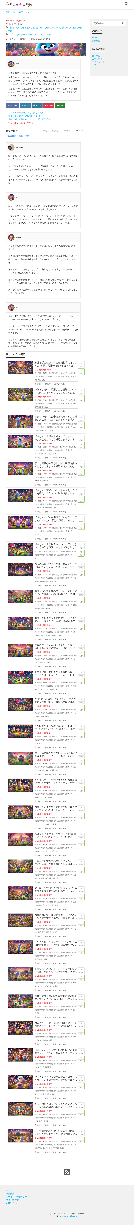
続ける (42, 1040)
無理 (39, 380)
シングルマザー (49, 797)
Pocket (50, 106)
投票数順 (67, 131)
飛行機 (53, 581)
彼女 (42, 878)
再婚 (44, 1067)
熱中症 (42, 1121)
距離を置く (56, 878)
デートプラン (34, 34)
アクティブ (79, 131)
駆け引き (55, 770)
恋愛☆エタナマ (63, 1213)
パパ (51, 851)
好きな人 (50, 454)
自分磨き (49, 824)
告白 (38, 430)
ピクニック (46, 34)
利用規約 (10, 1193)
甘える (55, 508)
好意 (51, 430)
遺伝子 (62, 1148)
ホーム (9, 1190)
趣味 (54, 824)
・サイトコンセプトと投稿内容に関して (25, 116)
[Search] (123, 23)
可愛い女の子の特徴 (45, 1148)
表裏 (56, 905)
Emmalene (64, 1216)
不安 (74, 578)
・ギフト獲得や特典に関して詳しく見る (25, 112)
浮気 (41, 959)
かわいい (48, 905)
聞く (44, 662)
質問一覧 (10, 12)
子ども (55, 851)
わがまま (40, 508)
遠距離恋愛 (47, 581)
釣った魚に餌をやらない (43, 770)
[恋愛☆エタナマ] (19, 4)
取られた (41, 689)
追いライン (50, 986)
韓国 (50, 1040)
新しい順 (55, 131)
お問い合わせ (12, 1203)
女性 (36, 608)
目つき (56, 635)
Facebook (14, 106)
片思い (53, 1094)
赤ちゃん (45, 407)
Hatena (38, 106)
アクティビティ (99, 62)
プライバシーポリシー (16, 1197)
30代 (75, 605)
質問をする (24, 12)
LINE (61, 106)
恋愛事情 (49, 1067)
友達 (44, 454)
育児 (46, 481)
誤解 (55, 454)
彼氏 (46, 878)
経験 (47, 716)
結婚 (43, 380)
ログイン (96, 37)
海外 (36, 581)
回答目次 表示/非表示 (18, 136)
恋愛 (74, 376)
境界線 (50, 508)
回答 (81, 372)
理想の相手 (54, 932)
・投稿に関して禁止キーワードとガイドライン (28, 119)
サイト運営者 (12, 1200)
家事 (39, 481)
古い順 (45, 131)
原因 (41, 662)
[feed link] (67, 1172)
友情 (74, 686)
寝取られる (55, 689)
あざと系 (41, 905)
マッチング (40, 1094)
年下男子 (41, 608)
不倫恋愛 (38, 716)
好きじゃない (44, 430)
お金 (18, 34)
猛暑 (47, 1121)
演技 (53, 905)
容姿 (54, 1148)
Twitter (26, 106)
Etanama (73, 1216)
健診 (74, 403)
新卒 (49, 878)
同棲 (36, 481)
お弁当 (12, 34)
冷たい (40, 454)
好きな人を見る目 (47, 635)
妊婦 (36, 407)
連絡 (56, 986)
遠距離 (40, 581)
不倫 (74, 713)
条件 (36, 380)
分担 (74, 477)
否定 (38, 1040)
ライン (37, 986)
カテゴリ (96, 65)
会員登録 (96, 40)
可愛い (45, 508)
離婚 (49, 608)
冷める (43, 716)
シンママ (46, 851)
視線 (60, 635)
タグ (94, 68)
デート (24, 34)
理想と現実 (45, 932)
